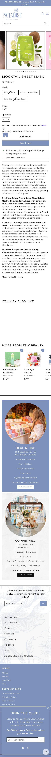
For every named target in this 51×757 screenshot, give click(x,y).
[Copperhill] (25, 516)
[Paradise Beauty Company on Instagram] (28, 748)
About (5, 673)
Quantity (6, 114)
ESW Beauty (8, 82)
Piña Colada (9, 92)
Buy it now (25, 143)
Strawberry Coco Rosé (15, 99)
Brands (5, 676)
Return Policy (8, 701)
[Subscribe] (41, 739)
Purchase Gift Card (11, 693)
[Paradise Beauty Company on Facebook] (22, 748)
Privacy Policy (8, 704)
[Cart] (42, 13)
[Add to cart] (21, 306)
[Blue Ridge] (25, 423)
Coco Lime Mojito (28, 92)
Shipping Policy (9, 697)
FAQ (4, 683)
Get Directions (25, 487)
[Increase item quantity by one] (8, 119)
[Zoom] (41, 66)
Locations (6, 680)
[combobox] (25, 23)
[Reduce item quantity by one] (4, 119)
